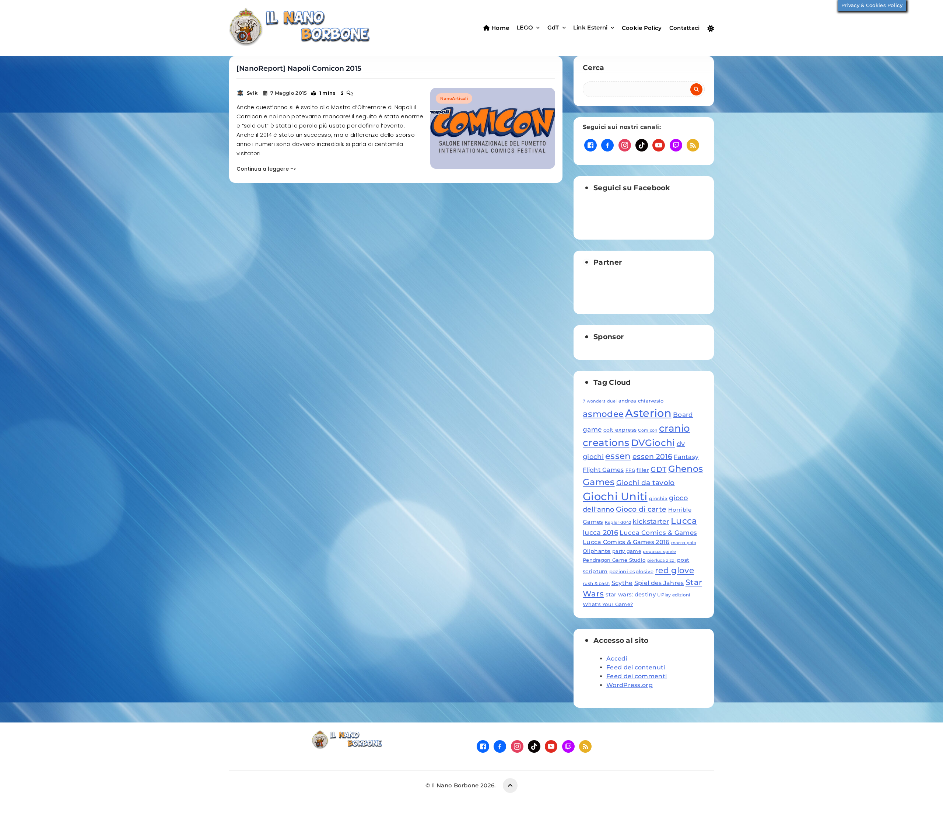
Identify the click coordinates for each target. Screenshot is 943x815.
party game (626, 551)
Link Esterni (590, 27)
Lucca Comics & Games (658, 532)
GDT (658, 469)
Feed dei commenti (636, 676)
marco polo (683, 542)
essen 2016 (652, 456)
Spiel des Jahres (659, 582)
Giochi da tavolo (645, 482)
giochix (658, 498)
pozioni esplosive (631, 571)
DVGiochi (653, 442)
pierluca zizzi (661, 560)
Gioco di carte (641, 509)
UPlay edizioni (673, 595)
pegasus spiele (659, 551)
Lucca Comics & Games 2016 (626, 542)
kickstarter (650, 521)
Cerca (593, 67)
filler (643, 470)
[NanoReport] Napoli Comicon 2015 (298, 68)
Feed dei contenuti (635, 667)
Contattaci (684, 27)
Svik (252, 93)
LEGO (524, 27)
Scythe (622, 582)
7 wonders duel (600, 401)
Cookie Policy (642, 27)
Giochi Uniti (615, 496)
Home (499, 27)
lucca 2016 (600, 532)
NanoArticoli (454, 98)
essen (618, 456)
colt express (620, 429)
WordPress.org (629, 685)
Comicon (647, 430)
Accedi (616, 658)
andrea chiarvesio (641, 401)
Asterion (648, 413)
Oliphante (597, 551)
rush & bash (596, 583)
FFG (630, 470)
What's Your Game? (608, 604)
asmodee (603, 414)
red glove (674, 570)
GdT (553, 27)
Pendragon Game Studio (614, 560)
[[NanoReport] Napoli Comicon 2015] (492, 128)
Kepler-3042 (618, 522)
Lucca (684, 521)
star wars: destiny (631, 594)
